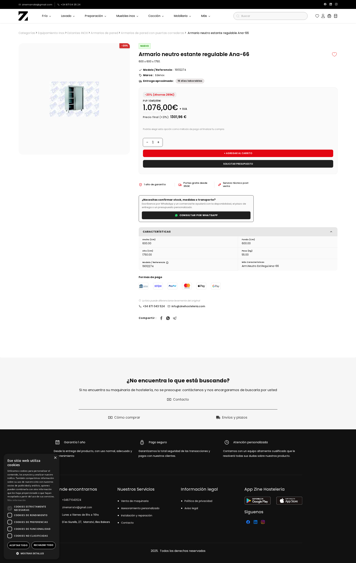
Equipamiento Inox (51, 33)
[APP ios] (289, 499)
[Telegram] (175, 318)
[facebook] (325, 4)
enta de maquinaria (136, 501)
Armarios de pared (104, 33)
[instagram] (336, 4)
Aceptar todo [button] (18, 545)
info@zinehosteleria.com (188, 306)
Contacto (127, 523)
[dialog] (31, 506)
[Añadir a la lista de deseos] (334, 54)
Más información (16, 500)
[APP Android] (257, 499)
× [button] (55, 457)
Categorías (27, 33)
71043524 (75, 499)
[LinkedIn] (255, 522)
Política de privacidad (198, 501)
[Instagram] (263, 522)
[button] (317, 16)
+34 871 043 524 (154, 306)
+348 (65, 499)
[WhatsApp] (168, 318)
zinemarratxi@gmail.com (77, 507)
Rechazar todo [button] (44, 545)
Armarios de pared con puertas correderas (152, 33)
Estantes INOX (77, 33)
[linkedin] (330, 4)
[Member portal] (323, 16)
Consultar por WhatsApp (198, 215)
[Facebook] (161, 318)
